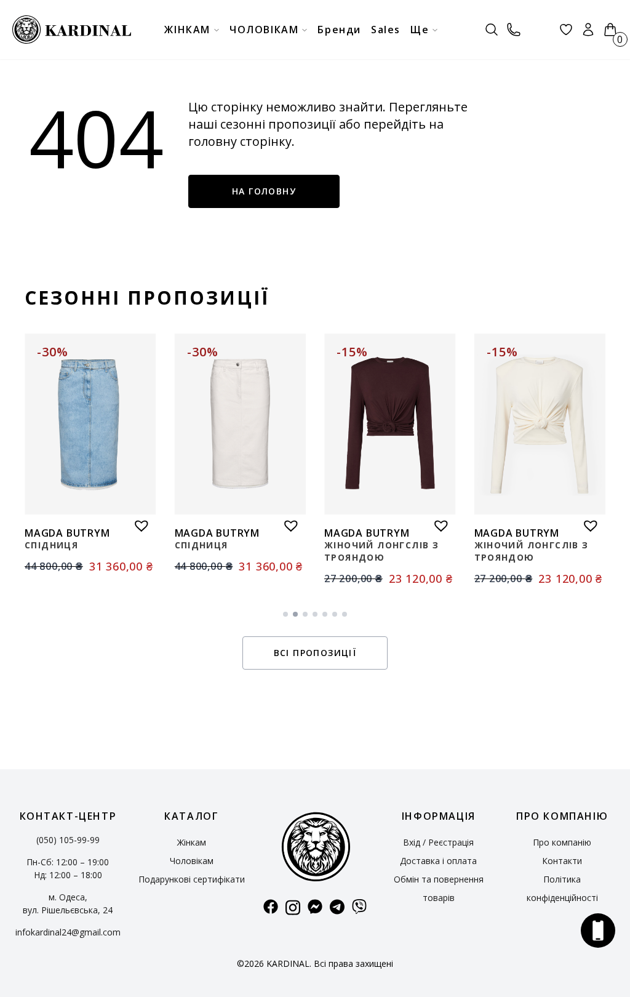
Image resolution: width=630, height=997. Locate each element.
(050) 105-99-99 (68, 840)
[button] (138, 522)
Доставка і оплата (438, 861)
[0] (610, 29)
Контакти (562, 861)
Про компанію (562, 842)
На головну (264, 191)
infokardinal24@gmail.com (68, 932)
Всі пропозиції (315, 653)
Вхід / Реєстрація (438, 842)
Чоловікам (191, 861)
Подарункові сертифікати (191, 879)
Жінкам (191, 842)
